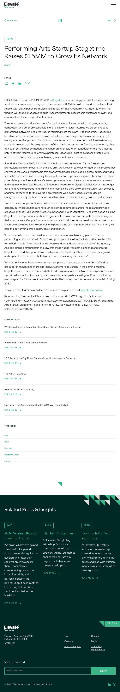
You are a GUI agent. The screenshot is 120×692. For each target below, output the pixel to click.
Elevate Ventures (11, 5)
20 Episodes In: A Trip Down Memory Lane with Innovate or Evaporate (39, 358)
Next (110, 20)
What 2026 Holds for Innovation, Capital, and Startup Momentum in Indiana (42, 327)
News (7, 65)
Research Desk (11, 454)
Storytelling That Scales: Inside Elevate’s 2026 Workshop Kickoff (36, 405)
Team (67, 636)
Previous (12, 20)
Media (94, 641)
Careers (68, 641)
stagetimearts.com (92, 290)
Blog (6, 435)
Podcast (8, 448)
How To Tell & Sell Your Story (19, 390)
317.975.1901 (10, 643)
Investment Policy (43, 685)
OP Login (112, 623)
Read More (10, 332)
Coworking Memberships (98, 648)
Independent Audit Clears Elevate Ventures (25, 343)
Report (7, 461)
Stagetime (58, 100)
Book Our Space (72, 647)
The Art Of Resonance (15, 374)
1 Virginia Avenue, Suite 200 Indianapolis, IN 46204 (18, 637)
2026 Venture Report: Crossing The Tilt (20, 536)
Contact (95, 636)
